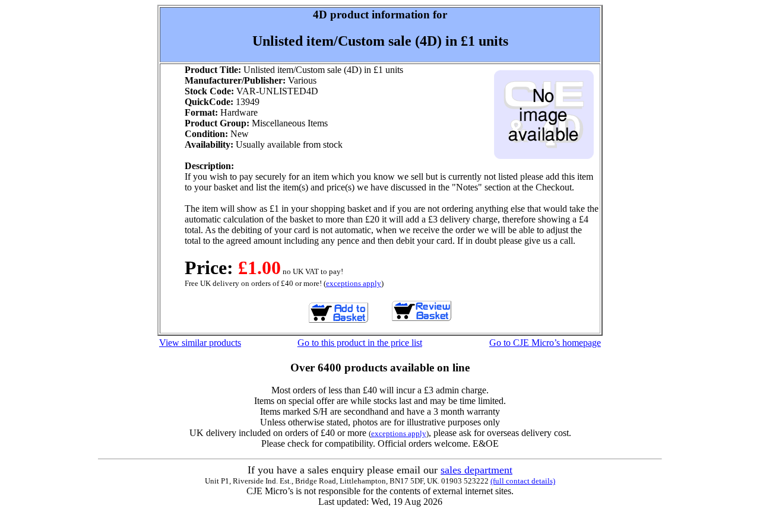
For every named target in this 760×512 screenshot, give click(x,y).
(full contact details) (522, 480)
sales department (476, 470)
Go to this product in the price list (359, 343)
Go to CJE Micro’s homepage (545, 343)
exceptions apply (353, 283)
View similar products (200, 343)
